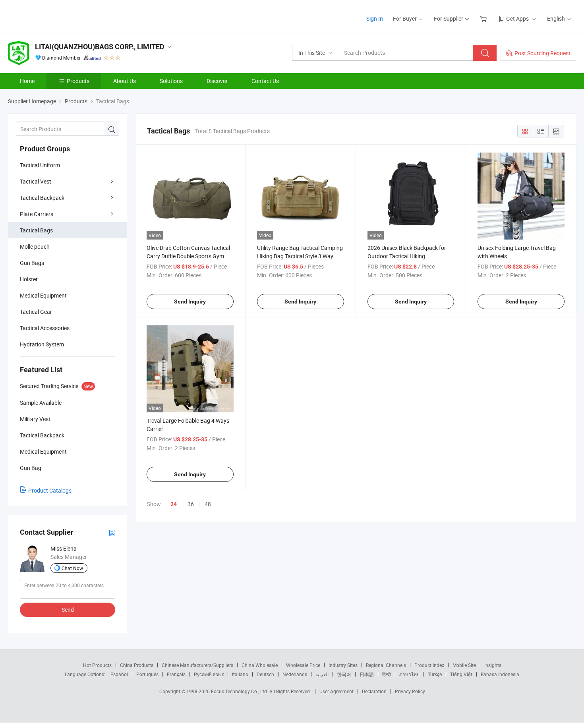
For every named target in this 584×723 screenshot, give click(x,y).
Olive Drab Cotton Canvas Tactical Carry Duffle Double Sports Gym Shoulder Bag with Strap (188, 256)
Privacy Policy (410, 691)
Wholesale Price (303, 665)
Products (78, 81)
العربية (322, 674)
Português (147, 674)
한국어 (344, 674)
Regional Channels (386, 665)
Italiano (240, 674)
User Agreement (336, 691)
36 (191, 504)
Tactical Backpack (42, 197)
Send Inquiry (190, 301)
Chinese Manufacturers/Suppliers (197, 665)
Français (176, 674)
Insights (492, 665)
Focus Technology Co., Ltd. (240, 691)
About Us (124, 81)
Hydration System (42, 344)
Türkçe (435, 674)
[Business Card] (112, 532)
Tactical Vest (35, 181)
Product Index (429, 665)
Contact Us (265, 81)
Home (27, 81)
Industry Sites (343, 665)
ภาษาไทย (409, 674)
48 (208, 504)
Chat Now (72, 568)
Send (68, 609)
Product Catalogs (50, 490)
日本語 (367, 674)
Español (119, 674)
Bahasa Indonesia (500, 674)
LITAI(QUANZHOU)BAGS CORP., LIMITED (99, 47)
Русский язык (209, 674)
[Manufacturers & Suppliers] (59, 15)
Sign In (374, 18)
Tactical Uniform (40, 165)
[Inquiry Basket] (484, 18)
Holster (29, 279)
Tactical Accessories (45, 328)
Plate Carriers (36, 214)
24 (173, 504)
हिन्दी (386, 674)
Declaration (374, 691)
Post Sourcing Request (542, 53)
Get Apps (517, 18)
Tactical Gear (36, 311)
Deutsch (265, 674)
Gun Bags (32, 263)
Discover (217, 81)
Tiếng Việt (461, 674)
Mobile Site (464, 665)
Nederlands (294, 674)
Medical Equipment (43, 295)
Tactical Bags (36, 230)
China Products (136, 665)
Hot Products (97, 665)
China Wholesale (260, 665)
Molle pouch (35, 246)
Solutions (171, 81)
